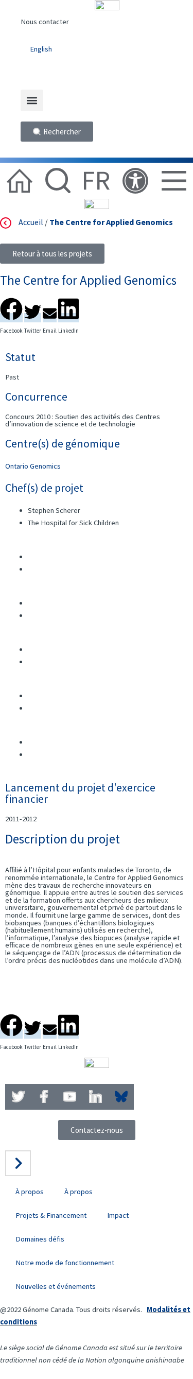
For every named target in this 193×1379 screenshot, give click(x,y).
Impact (118, 1215)
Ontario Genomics (33, 466)
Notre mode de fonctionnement (64, 1262)
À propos (29, 1191)
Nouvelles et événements (55, 1286)
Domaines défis (39, 1239)
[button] (32, 100)
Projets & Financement (50, 1215)
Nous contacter (45, 21)
